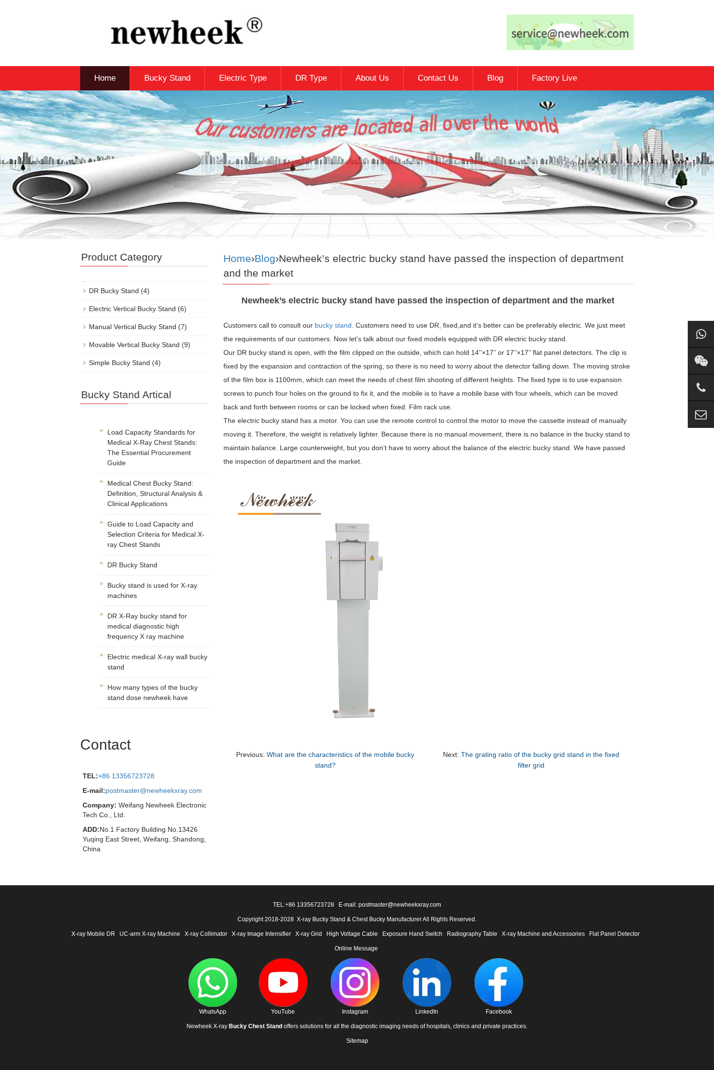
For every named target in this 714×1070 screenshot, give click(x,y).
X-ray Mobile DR (93, 933)
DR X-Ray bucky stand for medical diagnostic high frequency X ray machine (147, 626)
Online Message (356, 948)
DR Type (311, 78)
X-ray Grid (308, 933)
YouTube (283, 1011)
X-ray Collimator (206, 933)
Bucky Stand (167, 78)
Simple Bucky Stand (119, 363)
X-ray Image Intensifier (261, 933)
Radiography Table (472, 933)
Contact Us (438, 78)
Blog (495, 78)
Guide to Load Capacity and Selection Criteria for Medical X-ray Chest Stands (155, 534)
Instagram (355, 1011)
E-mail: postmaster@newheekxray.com (390, 904)
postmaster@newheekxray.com (153, 790)
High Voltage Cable (352, 933)
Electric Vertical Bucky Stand (132, 309)
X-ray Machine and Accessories (543, 933)
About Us (372, 78)
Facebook (499, 1011)
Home (105, 78)
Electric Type (243, 78)
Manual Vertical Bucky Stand (132, 327)
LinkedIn (426, 1011)
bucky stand (333, 325)
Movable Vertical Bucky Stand (134, 345)
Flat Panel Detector (614, 933)
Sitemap (357, 1040)
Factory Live (554, 78)
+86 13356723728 (126, 776)
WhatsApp (212, 1011)
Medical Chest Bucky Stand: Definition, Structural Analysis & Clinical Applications (155, 493)
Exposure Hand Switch (412, 933)
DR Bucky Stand (114, 291)
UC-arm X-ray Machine (149, 933)
